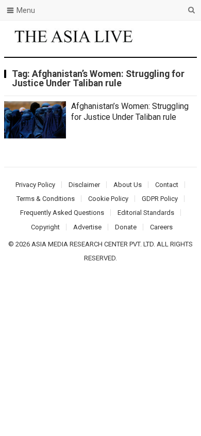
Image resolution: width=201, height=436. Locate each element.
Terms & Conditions (45, 199)
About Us (127, 185)
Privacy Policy (35, 185)
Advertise (87, 227)
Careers (161, 227)
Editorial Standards (146, 212)
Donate (126, 227)
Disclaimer (84, 185)
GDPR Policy (160, 199)
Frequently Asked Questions (62, 212)
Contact (166, 185)
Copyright (45, 227)
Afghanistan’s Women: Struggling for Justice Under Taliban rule (130, 111)
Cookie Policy (108, 199)
